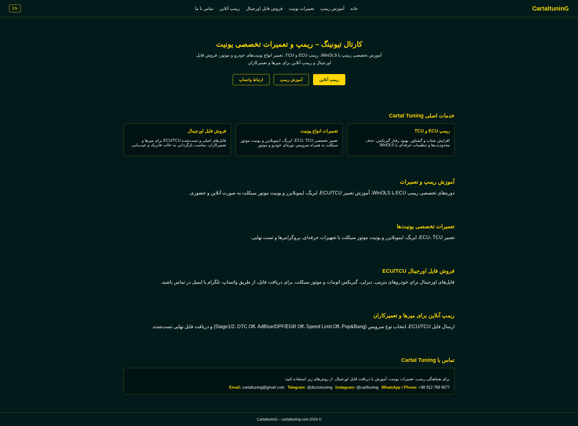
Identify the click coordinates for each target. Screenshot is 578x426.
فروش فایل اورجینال (264, 8)
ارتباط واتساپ (251, 79)
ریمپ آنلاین (229, 8)
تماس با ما (204, 8)
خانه (354, 8)
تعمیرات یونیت (301, 8)
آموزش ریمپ (332, 8)
